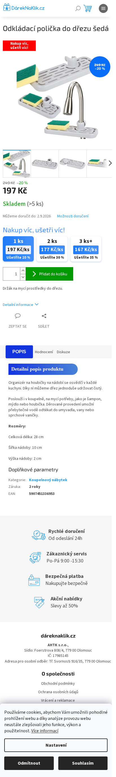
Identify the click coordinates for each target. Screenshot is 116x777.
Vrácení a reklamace (58, 700)
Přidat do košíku (53, 273)
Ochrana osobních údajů (58, 692)
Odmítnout (29, 763)
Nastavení (56, 745)
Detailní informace (18, 305)
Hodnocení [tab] (44, 352)
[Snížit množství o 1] (23, 277)
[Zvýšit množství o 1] (23, 270)
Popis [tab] (19, 351)
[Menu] (103, 8)
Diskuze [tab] (63, 352)
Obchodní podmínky (58, 683)
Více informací (44, 731)
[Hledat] (78, 8)
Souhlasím (83, 763)
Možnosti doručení (72, 216)
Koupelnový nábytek (48, 480)
